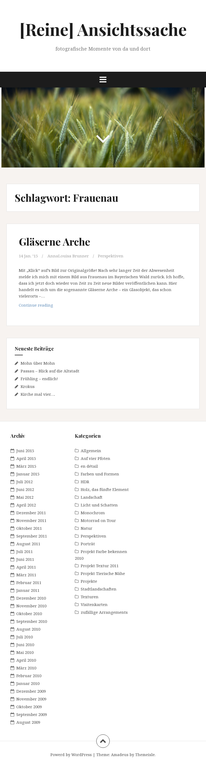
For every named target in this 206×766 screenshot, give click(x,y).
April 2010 (26, 660)
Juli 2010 (24, 636)
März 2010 (26, 667)
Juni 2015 (25, 450)
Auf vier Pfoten (95, 458)
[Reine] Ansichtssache (103, 29)
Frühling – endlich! (39, 378)
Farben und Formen (100, 474)
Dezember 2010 (31, 598)
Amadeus (119, 754)
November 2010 (31, 605)
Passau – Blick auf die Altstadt (50, 371)
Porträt (88, 543)
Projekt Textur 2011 (100, 565)
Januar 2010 (27, 683)
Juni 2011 (25, 559)
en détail (89, 466)
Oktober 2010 (29, 613)
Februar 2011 (28, 582)
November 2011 (31, 520)
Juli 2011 (24, 551)
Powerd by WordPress (71, 754)
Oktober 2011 (29, 528)
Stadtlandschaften (98, 589)
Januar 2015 (27, 474)
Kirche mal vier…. (38, 394)
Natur (86, 528)
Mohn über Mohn (38, 363)
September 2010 (31, 621)
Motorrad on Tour (98, 520)
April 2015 (26, 458)
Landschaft (91, 497)
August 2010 (28, 629)
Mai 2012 (25, 497)
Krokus (28, 386)
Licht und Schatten (99, 505)
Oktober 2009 (29, 706)
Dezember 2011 (31, 512)
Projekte (89, 581)
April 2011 (26, 567)
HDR (85, 481)
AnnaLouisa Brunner (68, 255)
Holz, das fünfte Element (105, 489)
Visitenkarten (94, 604)
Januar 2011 (27, 590)
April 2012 (26, 505)
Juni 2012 (25, 489)
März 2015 (26, 466)
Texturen (89, 596)
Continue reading (44, 306)
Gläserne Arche (54, 241)
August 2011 (28, 543)
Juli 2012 (24, 481)
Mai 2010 (25, 652)
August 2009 (28, 722)
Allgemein (91, 450)
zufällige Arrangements (104, 612)
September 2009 (31, 714)
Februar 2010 (28, 675)
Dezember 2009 (31, 691)
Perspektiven (110, 255)
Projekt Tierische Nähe (103, 573)
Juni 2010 (25, 644)
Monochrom (93, 512)
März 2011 (26, 574)
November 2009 (31, 699)
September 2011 (31, 536)
